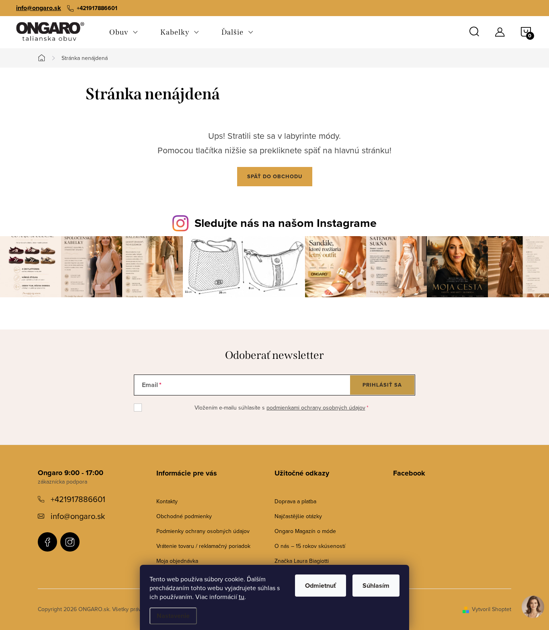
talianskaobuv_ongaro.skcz (70, 542)
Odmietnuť (320, 585)
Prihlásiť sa (382, 385)
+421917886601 (78, 499)
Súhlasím (376, 585)
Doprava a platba (295, 501)
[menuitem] (123, 32)
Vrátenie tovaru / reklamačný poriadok (203, 546)
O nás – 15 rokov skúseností (309, 546)
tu (241, 596)
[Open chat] (533, 605)
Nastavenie (173, 615)
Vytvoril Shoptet (491, 609)
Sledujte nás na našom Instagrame (286, 222)
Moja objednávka (177, 561)
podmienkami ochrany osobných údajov (315, 408)
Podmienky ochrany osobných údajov (203, 531)
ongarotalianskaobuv (47, 542)
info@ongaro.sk (38, 7)
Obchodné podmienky (184, 516)
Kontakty (167, 501)
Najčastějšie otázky (298, 516)
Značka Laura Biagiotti (301, 560)
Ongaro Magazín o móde (305, 531)
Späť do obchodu (274, 176)
